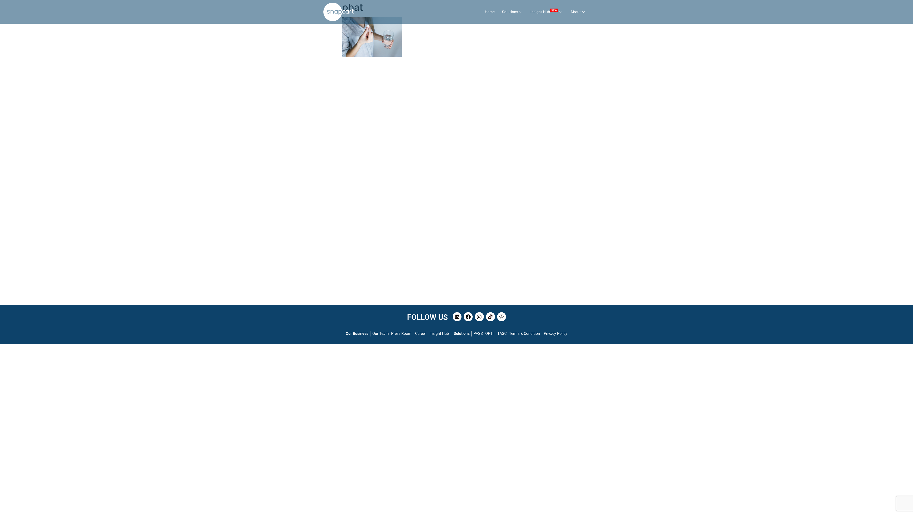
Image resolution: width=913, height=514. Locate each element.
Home (490, 12)
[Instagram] (479, 316)
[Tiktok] (490, 316)
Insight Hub (543, 11)
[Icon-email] (501, 316)
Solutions (510, 12)
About (575, 12)
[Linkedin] (457, 316)
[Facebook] (468, 316)
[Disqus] (456, 120)
